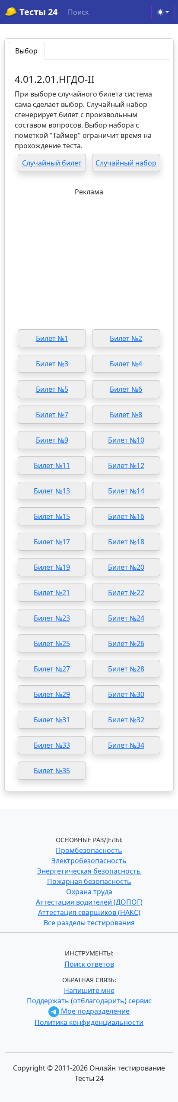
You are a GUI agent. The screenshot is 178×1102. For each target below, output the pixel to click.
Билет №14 (126, 491)
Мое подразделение (94, 1011)
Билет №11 (52, 465)
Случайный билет (52, 163)
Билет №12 (126, 465)
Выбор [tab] (26, 51)
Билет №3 (52, 363)
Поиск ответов (89, 964)
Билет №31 (52, 719)
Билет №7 (52, 414)
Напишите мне (89, 990)
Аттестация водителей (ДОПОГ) (89, 902)
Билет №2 (126, 338)
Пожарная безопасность (89, 881)
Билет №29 (52, 694)
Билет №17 (52, 541)
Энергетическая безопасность (89, 871)
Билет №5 (52, 389)
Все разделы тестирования (89, 922)
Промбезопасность (89, 850)
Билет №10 (126, 440)
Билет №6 (126, 389)
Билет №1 (52, 338)
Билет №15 (52, 516)
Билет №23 (52, 618)
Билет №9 (52, 440)
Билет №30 (126, 694)
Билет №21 (52, 592)
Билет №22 (126, 592)
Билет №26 (126, 643)
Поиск (78, 12)
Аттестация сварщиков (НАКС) (89, 912)
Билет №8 (126, 414)
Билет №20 (126, 567)
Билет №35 (52, 770)
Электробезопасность (89, 860)
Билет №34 (126, 745)
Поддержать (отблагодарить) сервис (89, 1000)
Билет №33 (52, 745)
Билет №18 (126, 541)
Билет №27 (52, 669)
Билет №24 (126, 618)
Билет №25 (52, 643)
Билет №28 (126, 669)
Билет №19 (52, 567)
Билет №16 (126, 516)
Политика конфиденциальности (89, 1022)
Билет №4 (126, 363)
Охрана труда (89, 891)
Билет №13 (52, 491)
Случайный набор (125, 163)
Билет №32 (126, 719)
